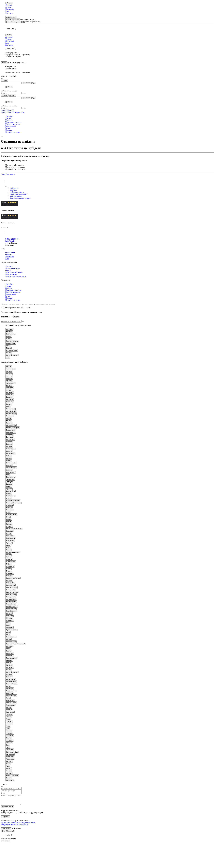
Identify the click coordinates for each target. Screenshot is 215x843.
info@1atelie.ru (10, 241)
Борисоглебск (11, 413)
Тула (8, 728)
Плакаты (8, 130)
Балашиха (9, 395)
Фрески (8, 118)
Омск (8, 346)
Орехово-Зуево (11, 630)
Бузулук (9, 423)
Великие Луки (11, 425)
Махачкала (10, 566)
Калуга (8, 498)
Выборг (8, 456)
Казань (8, 336)
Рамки (7, 128)
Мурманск (9, 573)
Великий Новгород (12, 427)
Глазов (8, 460)
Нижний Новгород (12, 341)
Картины (8, 120)
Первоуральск (11, 637)
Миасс (8, 569)
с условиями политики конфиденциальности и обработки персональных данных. (18, 824)
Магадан (9, 559)
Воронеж (9, 331)
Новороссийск (11, 601)
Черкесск (9, 761)
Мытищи (9, 576)
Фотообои (9, 116)
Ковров (8, 522)
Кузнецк (9, 543)
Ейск (8, 475)
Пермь (8, 348)
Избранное (14, 188)
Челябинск (10, 757)
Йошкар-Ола (10, 491)
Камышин (9, 505)
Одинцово (9, 620)
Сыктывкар (10, 712)
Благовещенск (11, 411)
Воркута (9, 444)
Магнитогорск (10, 561)
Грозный (9, 465)
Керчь (8, 512)
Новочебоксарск (11, 606)
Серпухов (9, 688)
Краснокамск (10, 538)
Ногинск (9, 613)
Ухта (7, 747)
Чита (8, 766)
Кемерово (9, 510)
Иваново (9, 484)
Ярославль (10, 780)
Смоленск (9, 693)
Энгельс (9, 773)
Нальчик (9, 580)
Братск (8, 418)
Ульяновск (9, 735)
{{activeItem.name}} (12, 19)
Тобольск (9, 721)
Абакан (8, 366)
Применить (5, 841)
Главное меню (11, 17)
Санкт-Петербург (12, 355)
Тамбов (8, 717)
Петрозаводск (11, 641)
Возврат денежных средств (20, 198)
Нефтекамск (10, 585)
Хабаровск (9, 750)
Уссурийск (9, 740)
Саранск (9, 674)
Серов (8, 686)
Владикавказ (10, 432)
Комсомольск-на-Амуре (14, 529)
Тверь (8, 719)
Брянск (8, 420)
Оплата (8, 270)
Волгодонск (10, 439)
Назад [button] (3, 174)
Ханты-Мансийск (12, 752)
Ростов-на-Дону (11, 350)
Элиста (8, 771)
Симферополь (11, 691)
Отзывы (8, 7)
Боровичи (9, 416)
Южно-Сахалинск (12, 775)
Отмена (4, 80)
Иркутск (9, 489)
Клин (8, 517)
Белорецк (9, 402)
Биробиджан (10, 409)
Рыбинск (9, 660)
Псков (8, 648)
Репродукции (10, 126)
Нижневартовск (11, 587)
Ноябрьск (9, 616)
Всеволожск (10, 453)
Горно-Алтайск (11, 463)
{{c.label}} (9, 87)
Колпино (9, 526)
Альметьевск (10, 369)
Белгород (9, 399)
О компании (10, 253)
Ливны (8, 554)
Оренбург (9, 627)
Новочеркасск (11, 608)
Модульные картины (13, 122)
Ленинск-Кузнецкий (12, 552)
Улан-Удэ (9, 733)
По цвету (12, 95)
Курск (8, 547)
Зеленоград (10, 479)
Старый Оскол (11, 703)
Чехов (8, 764)
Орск (8, 632)
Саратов (9, 677)
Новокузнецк (10, 597)
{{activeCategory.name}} (14, 22)
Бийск (8, 406)
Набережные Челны (13, 578)
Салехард (9, 667)
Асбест (8, 385)
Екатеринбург (10, 334)
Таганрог (9, 714)
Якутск (8, 778)
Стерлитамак (10, 705)
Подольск (9, 646)
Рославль (9, 656)
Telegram (17, 112)
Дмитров (9, 470)
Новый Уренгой (11, 611)
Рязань (8, 663)
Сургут (8, 707)
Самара (8, 353)
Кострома (9, 531)
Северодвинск (11, 681)
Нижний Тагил (11, 594)
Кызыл (8, 550)
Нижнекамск (10, 590)
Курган (8, 545)
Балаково (9, 392)
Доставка (8, 5)
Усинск (8, 738)
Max (23, 112)
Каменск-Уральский (12, 500)
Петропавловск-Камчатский (15, 644)
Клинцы (8, 519)
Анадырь (9, 371)
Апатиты (9, 376)
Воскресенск (10, 449)
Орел (8, 625)
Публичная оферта (17, 192)
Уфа (7, 357)
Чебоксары (10, 754)
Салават (9, 665)
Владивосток (10, 430)
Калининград (10, 496)
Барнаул (9, 397)
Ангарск (9, 373)
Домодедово (10, 472)
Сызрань (9, 710)
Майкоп (8, 564)
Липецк (8, 557)
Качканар (9, 507)
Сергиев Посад (11, 684)
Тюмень (9, 731)
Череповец (10, 759)
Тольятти (9, 724)
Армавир (9, 380)
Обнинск (9, 618)
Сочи (8, 698)
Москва (8, 339)
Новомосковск (11, 599)
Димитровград (11, 467)
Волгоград (9, 329)
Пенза (8, 634)
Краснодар (10, 536)
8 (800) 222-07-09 (7, 110)
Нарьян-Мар (10, 583)
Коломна (9, 524)
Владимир (9, 435)
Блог (7, 11)
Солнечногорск (11, 695)
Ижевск (8, 486)
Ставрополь (10, 700)
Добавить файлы (7, 807)
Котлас (8, 533)
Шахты (8, 768)
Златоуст (9, 482)
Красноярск (10, 540)
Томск (8, 726)
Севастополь (10, 679)
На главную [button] (10, 174)
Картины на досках (12, 124)
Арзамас (9, 378)
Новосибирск (10, 343)
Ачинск (8, 390)
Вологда (9, 442)
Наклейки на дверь (12, 132)
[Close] (2, 786)
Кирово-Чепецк (11, 514)
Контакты (9, 13)
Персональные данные (18, 194)
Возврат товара (16, 196)
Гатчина (9, 458)
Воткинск (9, 451)
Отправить (5, 816)
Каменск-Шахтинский (13, 503)
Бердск (8, 404)
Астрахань (9, 388)
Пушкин (8, 651)
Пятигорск (9, 653)
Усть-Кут (9, 742)
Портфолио (9, 9)
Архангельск (10, 383)
